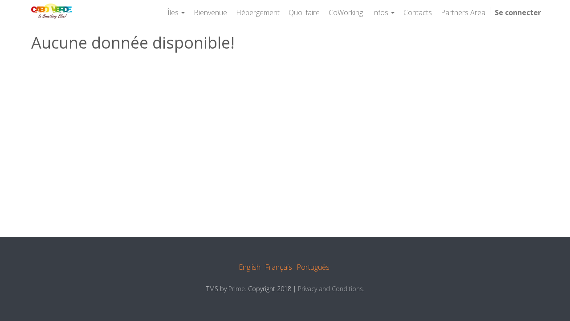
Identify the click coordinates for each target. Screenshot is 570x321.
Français (278, 267)
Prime (236, 288)
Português (313, 267)
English (250, 267)
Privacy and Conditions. (331, 288)
